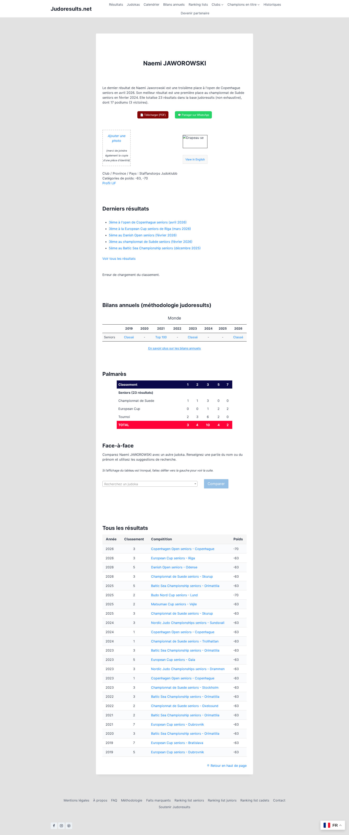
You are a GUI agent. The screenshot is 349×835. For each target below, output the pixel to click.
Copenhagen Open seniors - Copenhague (182, 549)
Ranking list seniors (189, 800)
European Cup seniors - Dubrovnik (177, 724)
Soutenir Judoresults (174, 807)
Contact (279, 800)
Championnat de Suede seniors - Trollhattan (185, 641)
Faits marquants (158, 800)
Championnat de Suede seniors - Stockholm (185, 687)
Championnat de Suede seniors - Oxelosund (184, 706)
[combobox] (150, 484)
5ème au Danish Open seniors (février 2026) (143, 235)
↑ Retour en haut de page (227, 766)
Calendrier (151, 4)
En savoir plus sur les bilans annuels (174, 348)
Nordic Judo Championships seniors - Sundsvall (187, 623)
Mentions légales (76, 800)
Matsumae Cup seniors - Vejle (174, 604)
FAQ (114, 800)
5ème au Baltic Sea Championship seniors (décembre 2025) (155, 248)
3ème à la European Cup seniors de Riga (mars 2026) (150, 229)
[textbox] (150, 484)
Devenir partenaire (195, 13)
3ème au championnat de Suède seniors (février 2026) (150, 242)
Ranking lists (198, 4)
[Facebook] (54, 825)
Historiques (272, 4)
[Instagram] (61, 825)
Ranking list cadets (254, 800)
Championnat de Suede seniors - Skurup (182, 576)
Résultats (116, 4)
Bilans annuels (174, 4)
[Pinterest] (69, 825)
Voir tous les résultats (119, 259)
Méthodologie (131, 800)
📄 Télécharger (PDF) (153, 114)
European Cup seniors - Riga (173, 558)
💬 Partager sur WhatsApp (193, 114)
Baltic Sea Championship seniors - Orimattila (185, 586)
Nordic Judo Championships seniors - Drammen (188, 669)
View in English (195, 159)
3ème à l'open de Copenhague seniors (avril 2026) (148, 222)
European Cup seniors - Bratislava (177, 743)
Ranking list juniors (222, 800)
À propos (100, 800)
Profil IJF (109, 183)
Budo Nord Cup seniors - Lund (174, 595)
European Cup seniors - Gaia (173, 660)
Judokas (133, 4)
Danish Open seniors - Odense (174, 567)
